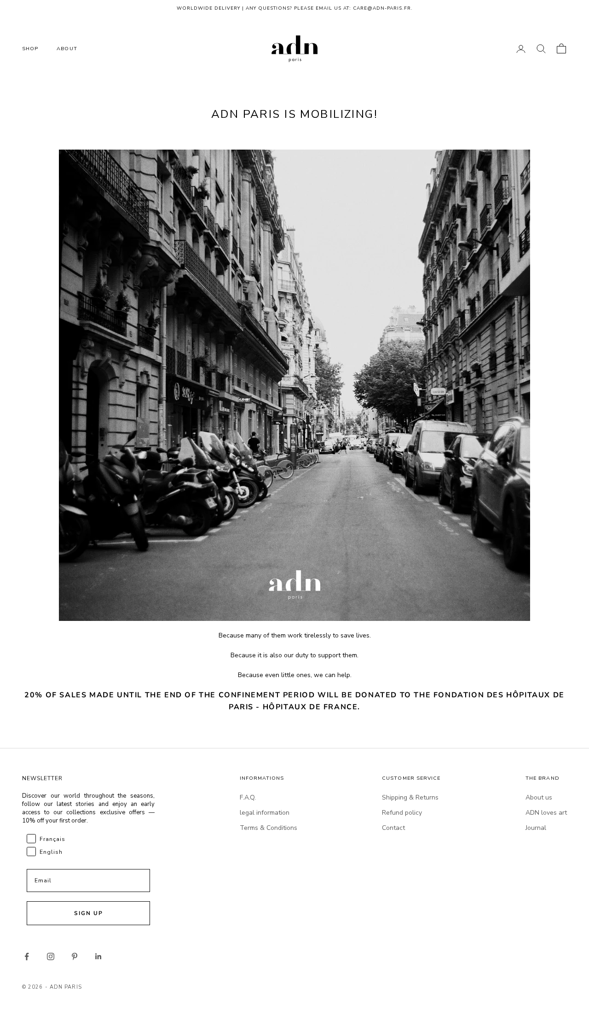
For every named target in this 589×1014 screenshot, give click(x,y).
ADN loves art (546, 812)
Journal (535, 827)
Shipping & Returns (410, 797)
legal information (264, 812)
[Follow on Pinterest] (74, 956)
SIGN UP (88, 913)
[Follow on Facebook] (26, 956)
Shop (30, 48)
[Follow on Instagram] (50, 956)
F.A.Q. (248, 797)
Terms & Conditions (268, 827)
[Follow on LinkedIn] (98, 956)
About (67, 48)
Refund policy (402, 812)
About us (538, 797)
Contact (393, 827)
